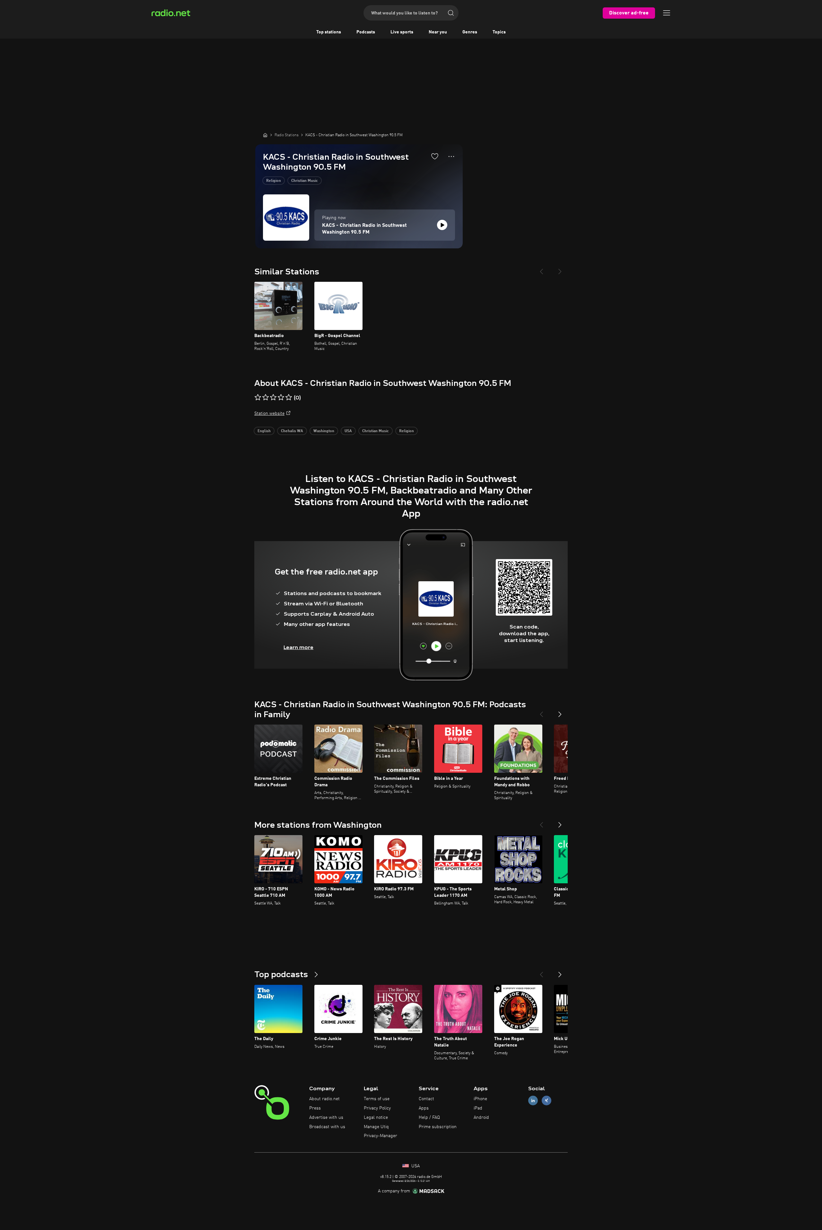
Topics (499, 32)
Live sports (401, 32)
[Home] (265, 135)
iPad (478, 1108)
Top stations (328, 32)
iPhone (480, 1099)
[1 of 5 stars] (258, 397)
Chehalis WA (292, 431)
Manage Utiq (376, 1127)
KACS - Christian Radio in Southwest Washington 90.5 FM (364, 229)
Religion (273, 181)
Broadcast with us (327, 1127)
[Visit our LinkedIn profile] (533, 1100)
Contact (426, 1099)
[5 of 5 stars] (289, 397)
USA (348, 431)
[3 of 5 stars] (273, 397)
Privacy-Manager (380, 1136)
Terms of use (376, 1099)
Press (315, 1108)
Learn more (298, 647)
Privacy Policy (377, 1108)
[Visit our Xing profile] (546, 1100)
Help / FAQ (429, 1117)
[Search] (451, 13)
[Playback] (442, 225)
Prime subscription (438, 1127)
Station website (269, 413)
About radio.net (324, 1099)
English (264, 431)
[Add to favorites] (435, 156)
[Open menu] (666, 13)
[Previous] (541, 269)
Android (481, 1117)
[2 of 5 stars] (265, 397)
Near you (438, 32)
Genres (469, 32)
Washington (323, 431)
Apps (424, 1108)
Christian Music (304, 181)
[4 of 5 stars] (281, 397)
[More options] (451, 156)
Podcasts (365, 32)
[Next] (560, 269)
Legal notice (376, 1117)
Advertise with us (326, 1117)
